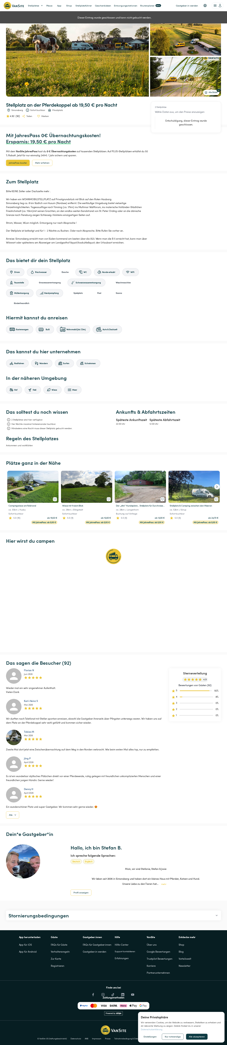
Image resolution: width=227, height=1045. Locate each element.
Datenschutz (76, 1038)
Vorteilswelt (185, 958)
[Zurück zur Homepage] (14, 5)
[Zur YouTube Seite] (132, 994)
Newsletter (184, 965)
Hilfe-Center (121, 944)
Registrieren (57, 965)
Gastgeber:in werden (94, 951)
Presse (107, 1038)
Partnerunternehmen (158, 972)
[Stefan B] (23, 861)
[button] (205, 5)
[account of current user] (217, 5)
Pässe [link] (49, 5)
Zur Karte (56, 958)
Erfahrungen (122, 958)
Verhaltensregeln (60, 951)
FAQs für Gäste (59, 944)
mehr (163, 884)
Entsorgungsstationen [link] (125, 5)
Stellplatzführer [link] (84, 5)
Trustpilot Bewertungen (159, 958)
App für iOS (25, 944)
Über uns (152, 944)
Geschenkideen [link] (103, 5)
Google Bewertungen (158, 951)
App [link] (59, 5)
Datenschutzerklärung (151, 1029)
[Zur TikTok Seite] (112, 994)
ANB (86, 1038)
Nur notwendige (173, 1036)
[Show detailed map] (113, 598)
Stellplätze (33, 5)
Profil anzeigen (81, 892)
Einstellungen (150, 1036)
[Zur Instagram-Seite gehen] (102, 994)
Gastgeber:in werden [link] (187, 5)
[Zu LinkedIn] (122, 994)
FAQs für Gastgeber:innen (97, 944)
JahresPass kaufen (18, 162)
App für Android (28, 951)
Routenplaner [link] (150, 5)
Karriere (151, 965)
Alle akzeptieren (197, 1036)
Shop (181, 944)
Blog (181, 951)
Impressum (96, 1038)
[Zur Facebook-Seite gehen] (92, 994)
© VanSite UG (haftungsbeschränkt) (52, 1038)
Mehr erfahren (42, 162)
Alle (11, 814)
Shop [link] (69, 5)
